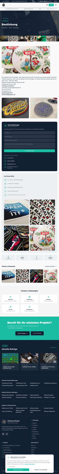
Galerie (32, 449)
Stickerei (34, 423)
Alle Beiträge (5, 18)
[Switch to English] (47, 5)
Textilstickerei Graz (21, 383)
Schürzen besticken (21, 397)
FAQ (41, 1)
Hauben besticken (7, 397)
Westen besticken (48, 395)
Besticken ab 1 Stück (7, 408)
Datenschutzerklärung (30, 464)
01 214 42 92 (10, 158)
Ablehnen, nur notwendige (41, 469)
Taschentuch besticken (36, 397)
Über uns (33, 445)
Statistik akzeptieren (18, 469)
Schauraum (33, 447)
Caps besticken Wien (21, 385)
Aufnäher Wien (34, 385)
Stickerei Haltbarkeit (49, 411)
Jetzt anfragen (22, 333)
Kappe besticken (34, 395)
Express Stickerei (48, 408)
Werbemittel (35, 431)
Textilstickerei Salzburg (50, 383)
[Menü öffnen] (55, 4)
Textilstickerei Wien (7, 383)
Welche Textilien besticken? (20, 411)
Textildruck (35, 425)
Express (34, 438)
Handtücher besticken (22, 395)
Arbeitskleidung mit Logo (35, 411)
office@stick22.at (6, 91)
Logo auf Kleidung (7, 411)
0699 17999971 (11, 161)
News (32, 452)
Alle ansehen (53, 347)
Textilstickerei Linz (35, 383)
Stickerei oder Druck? (22, 408)
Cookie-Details (12, 466)
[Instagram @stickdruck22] (3, 434)
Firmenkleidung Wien (7, 385)
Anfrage (51, 4)
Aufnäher (34, 427)
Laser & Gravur (35, 433)
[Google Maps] (6, 434)
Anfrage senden (30, 150)
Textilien (34, 429)
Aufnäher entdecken (50, 266)
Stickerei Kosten (34, 408)
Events (34, 436)
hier (23, 82)
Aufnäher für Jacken (49, 397)
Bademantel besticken (8, 395)
